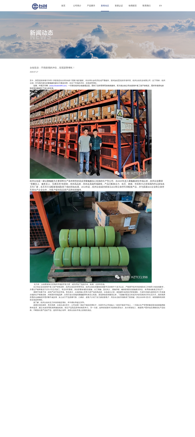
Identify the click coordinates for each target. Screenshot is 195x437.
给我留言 (133, 6)
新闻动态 (105, 6)
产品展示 (91, 6)
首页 (63, 6)
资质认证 (119, 6)
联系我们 (147, 6)
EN (160, 6)
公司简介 (77, 6)
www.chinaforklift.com (58, 86)
